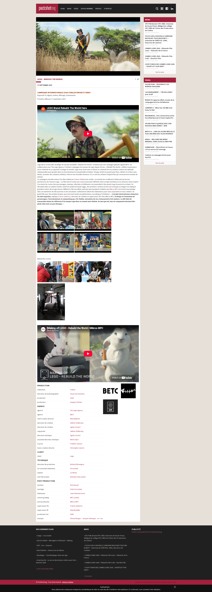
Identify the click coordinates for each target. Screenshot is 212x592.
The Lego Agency (76, 410)
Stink (82, 179)
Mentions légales (67, 582)
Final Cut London (76, 489)
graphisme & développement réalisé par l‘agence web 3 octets (155, 582)
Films (63, 8)
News (69, 8)
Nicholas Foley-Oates (78, 477)
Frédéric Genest (76, 444)
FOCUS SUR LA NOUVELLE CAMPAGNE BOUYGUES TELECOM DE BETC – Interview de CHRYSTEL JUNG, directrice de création (158, 39)
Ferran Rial (74, 468)
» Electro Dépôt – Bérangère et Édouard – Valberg (54, 540)
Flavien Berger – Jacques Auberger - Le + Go (86, 518)
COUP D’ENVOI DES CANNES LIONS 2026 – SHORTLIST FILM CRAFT (159, 65)
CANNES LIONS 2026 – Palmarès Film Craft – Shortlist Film (158, 57)
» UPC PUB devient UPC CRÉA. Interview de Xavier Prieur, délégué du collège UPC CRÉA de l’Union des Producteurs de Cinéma (105, 538)
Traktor (77, 179)
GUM (71, 514)
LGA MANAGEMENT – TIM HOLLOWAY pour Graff (158, 93)
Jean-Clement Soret (77, 493)
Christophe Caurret (77, 448)
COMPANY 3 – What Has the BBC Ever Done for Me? (158, 109)
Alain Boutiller (75, 510)
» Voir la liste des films (44, 569)
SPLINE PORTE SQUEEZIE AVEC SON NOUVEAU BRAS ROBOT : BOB (158, 124)
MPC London (74, 497)
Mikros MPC (114, 189)
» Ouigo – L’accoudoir (44, 535)
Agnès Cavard (75, 427)
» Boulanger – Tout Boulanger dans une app (51, 555)
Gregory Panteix (76, 402)
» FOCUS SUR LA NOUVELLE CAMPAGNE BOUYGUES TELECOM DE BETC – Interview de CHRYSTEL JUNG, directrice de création (105, 547)
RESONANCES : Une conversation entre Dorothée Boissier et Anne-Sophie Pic (159, 117)
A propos (108, 8)
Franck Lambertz (64, 196)
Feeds (76, 8)
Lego (72, 456)
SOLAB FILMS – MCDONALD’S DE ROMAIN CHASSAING (157, 85)
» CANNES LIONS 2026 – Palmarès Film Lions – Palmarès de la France (105, 556)
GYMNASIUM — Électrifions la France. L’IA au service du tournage (159, 148)
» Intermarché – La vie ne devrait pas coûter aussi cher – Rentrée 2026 (56, 561)
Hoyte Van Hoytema (77, 394)
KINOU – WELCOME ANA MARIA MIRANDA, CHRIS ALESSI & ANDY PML (158, 140)
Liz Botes (73, 473)
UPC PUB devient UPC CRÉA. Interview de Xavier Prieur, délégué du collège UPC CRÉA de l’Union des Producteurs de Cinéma (159, 27)
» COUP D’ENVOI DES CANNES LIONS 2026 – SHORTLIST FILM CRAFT (105, 568)
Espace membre (87, 8)
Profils (98, 8)
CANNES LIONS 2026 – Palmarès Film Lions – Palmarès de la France (158, 49)
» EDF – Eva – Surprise (44, 545)
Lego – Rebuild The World (50, 79)
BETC (72, 414)
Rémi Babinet (75, 419)
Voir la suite (160, 72)
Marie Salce (74, 439)
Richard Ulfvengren (77, 464)
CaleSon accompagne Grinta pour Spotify (158, 156)
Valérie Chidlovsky (77, 423)
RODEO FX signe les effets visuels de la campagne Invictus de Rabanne (159, 101)
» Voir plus (88, 576)
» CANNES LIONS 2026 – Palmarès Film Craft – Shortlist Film (105, 562)
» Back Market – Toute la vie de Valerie (50, 550)
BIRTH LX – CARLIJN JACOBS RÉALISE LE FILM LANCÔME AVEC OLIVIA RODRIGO (160, 132)
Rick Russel (74, 485)
